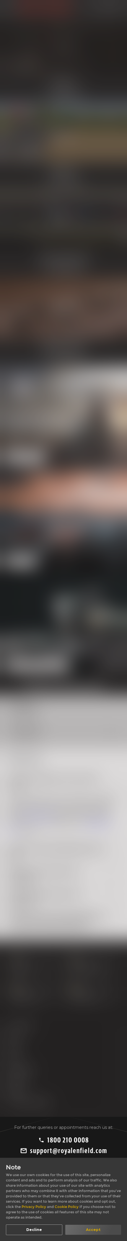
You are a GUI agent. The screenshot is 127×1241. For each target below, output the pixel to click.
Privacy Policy (34, 1206)
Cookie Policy (67, 1206)
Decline (34, 1229)
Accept (93, 1229)
